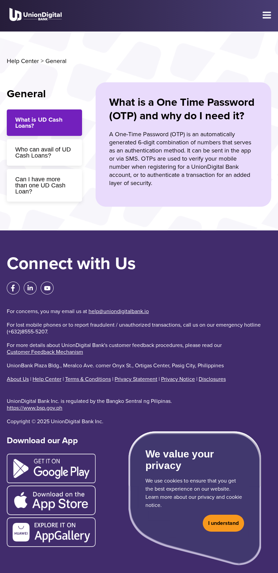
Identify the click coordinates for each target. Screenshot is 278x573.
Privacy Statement (136, 379)
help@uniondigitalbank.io (118, 311)
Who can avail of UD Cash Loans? (43, 152)
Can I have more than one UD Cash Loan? (40, 185)
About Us (18, 379)
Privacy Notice (178, 379)
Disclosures (212, 379)
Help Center (23, 61)
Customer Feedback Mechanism (45, 352)
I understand (223, 523)
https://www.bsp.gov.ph (34, 408)
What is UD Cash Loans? (38, 122)
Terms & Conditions (88, 379)
